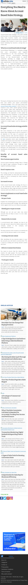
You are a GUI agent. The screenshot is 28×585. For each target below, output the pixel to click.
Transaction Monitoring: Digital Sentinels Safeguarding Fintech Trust (12, 434)
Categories (4, 562)
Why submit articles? (6, 574)
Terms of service (5, 571)
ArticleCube (16, 577)
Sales (26, 32)
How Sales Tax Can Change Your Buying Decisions (12, 323)
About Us (3, 560)
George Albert (19, 32)
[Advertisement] (14, 84)
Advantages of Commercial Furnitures (10, 397)
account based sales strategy (8, 106)
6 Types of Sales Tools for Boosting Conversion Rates (12, 456)
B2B (4, 139)
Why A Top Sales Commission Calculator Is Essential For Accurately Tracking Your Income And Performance (13, 413)
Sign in (24, 1)
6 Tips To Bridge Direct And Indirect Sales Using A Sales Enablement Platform (13, 340)
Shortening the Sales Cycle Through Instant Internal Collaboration (13, 358)
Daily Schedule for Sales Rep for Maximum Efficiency (12, 476)
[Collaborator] (14, 550)
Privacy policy (4, 567)
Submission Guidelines (7, 569)
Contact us (4, 565)
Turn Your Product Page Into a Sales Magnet (13, 380)
